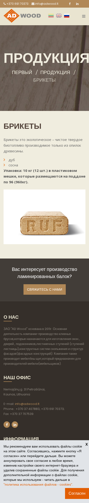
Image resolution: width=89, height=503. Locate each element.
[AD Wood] (22, 12)
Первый (22, 72)
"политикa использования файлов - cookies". (38, 484)
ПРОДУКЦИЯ (55, 72)
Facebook (7, 424)
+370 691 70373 (17, 4)
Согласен (77, 493)
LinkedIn (15, 424)
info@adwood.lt (46, 4)
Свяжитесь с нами (44, 289)
